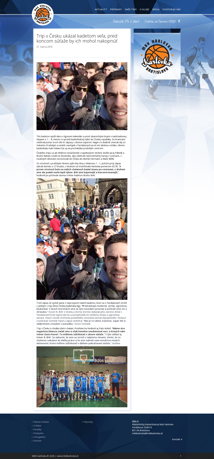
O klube (144, 9)
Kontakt (176, 439)
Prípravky (116, 9)
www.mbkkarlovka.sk (67, 455)
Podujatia (38, 433)
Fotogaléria (39, 436)
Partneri (37, 440)
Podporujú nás (171, 9)
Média (155, 9)
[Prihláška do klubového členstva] (160, 21)
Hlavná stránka (41, 421)
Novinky (37, 429)
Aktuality (101, 9)
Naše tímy (131, 9)
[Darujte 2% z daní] (126, 21)
